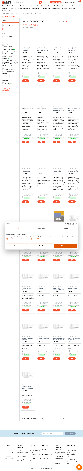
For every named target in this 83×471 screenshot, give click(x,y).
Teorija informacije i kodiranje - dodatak (42, 49)
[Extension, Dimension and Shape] (28, 37)
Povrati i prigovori (59, 456)
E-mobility (65, 6)
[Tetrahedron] (43, 158)
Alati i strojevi (5, 8)
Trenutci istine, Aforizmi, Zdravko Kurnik (73, 170)
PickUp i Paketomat (47, 454)
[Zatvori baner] (76, 224)
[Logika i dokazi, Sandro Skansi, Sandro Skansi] (59, 218)
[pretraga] (40, 2)
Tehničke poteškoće (22, 456)
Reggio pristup (57, 49)
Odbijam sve (17, 245)
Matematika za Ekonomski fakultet (58, 288)
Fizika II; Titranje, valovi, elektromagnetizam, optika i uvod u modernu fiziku (27, 289)
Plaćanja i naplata (34, 448)
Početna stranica (5, 13)
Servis (56, 461)
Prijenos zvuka (41, 288)
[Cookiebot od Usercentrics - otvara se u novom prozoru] (67, 224)
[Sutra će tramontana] (28, 97)
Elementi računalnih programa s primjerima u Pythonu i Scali (27, 339)
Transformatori (41, 108)
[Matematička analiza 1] (43, 326)
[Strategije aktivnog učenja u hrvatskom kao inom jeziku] (59, 97)
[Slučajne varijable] (74, 276)
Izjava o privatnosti (71, 450)
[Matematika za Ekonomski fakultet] (59, 276)
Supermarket (35, 8)
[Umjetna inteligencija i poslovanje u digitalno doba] (28, 158)
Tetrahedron (40, 170)
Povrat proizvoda (59, 458)
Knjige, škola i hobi (45, 8)
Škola (3, 6)
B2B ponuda (72, 8)
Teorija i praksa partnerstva (72, 49)
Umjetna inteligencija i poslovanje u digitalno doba (28, 170)
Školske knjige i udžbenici (26, 13)
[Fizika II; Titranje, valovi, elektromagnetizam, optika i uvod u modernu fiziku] (28, 276)
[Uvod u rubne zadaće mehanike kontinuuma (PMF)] (74, 326)
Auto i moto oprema (75, 6)
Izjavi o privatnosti (11, 238)
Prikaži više (6, 76)
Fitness (58, 6)
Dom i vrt (13, 8)
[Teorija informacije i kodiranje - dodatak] (43, 37)
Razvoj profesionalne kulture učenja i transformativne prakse (74, 109)
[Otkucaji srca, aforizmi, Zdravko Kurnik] (28, 218)
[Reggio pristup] (59, 37)
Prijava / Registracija (70, 2)
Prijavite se (70, 433)
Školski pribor (10, 6)
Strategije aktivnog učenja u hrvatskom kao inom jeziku (58, 109)
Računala (19, 6)
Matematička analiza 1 (43, 339)
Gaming (33, 6)
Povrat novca (58, 463)
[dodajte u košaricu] (25, 80)
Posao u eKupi (8, 456)
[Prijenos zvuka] (43, 276)
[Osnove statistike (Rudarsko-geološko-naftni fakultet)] (28, 375)
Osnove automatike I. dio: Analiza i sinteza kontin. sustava (59, 339)
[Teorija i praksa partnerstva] (74, 37)
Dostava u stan (46, 452)
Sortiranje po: (25, 21)
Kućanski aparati (41, 6)
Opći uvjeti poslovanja (72, 448)
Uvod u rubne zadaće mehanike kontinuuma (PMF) (74, 339)
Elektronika (26, 6)
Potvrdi (5, 29)
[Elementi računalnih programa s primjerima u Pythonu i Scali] (28, 326)
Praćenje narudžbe (56, 2)
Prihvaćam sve (65, 245)
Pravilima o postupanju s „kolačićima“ (30, 238)
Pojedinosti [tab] (41, 228)
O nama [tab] (66, 228)
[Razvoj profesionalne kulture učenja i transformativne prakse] (74, 97)
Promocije (64, 8)
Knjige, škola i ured (15, 13)
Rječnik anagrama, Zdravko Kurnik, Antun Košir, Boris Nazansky (58, 170)
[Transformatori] (43, 97)
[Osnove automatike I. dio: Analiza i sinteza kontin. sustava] (59, 326)
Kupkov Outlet (56, 8)
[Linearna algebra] (74, 218)
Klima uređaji (51, 6)
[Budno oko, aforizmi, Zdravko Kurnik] (43, 218)
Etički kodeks (70, 457)
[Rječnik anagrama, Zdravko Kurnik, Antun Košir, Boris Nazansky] (59, 158)
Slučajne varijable (73, 288)
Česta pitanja (20, 450)
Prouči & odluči (6, 10)
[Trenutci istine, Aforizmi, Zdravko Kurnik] (74, 158)
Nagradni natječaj (9, 458)
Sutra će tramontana (27, 108)
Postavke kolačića (41, 245)
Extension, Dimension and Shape (28, 49)
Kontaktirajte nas (71, 459)
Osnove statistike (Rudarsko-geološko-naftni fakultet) (27, 387)
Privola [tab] (17, 228)
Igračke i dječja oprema (24, 8)
